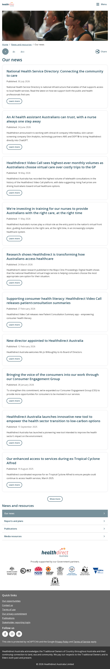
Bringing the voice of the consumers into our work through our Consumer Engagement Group (53, 376)
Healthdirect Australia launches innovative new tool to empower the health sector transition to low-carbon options (53, 418)
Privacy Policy (62, 641)
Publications (8, 618)
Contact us (7, 605)
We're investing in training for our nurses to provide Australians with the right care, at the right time (47, 210)
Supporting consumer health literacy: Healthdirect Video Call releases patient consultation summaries (54, 300)
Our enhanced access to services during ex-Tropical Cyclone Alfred (53, 460)
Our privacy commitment (14, 613)
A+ (14, 51)
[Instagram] (12, 634)
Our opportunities (11, 601)
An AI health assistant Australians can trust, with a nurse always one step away (51, 119)
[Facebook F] (5, 634)
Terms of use (9, 609)
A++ (22, 51)
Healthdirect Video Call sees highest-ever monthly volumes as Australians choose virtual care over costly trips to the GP (55, 165)
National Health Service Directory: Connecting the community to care (55, 73)
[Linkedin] (19, 634)
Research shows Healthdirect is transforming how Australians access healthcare (46, 256)
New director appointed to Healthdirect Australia (45, 340)
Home (5, 44)
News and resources (21, 44)
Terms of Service (81, 641)
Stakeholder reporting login (16, 622)
